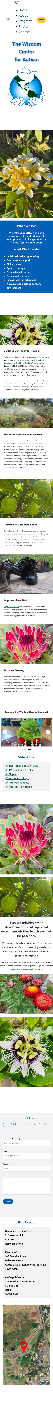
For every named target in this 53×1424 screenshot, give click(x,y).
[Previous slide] (4, 732)
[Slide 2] (25, 749)
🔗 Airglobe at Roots (17, 782)
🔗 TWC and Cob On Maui (19, 770)
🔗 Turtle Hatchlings (17, 778)
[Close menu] (16, 3)
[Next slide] (48, 732)
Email (5, 1151)
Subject (6, 1164)
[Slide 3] (29, 749)
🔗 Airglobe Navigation (18, 786)
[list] (26, 732)
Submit (8, 1201)
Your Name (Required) (11, 1139)
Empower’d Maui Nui (11, 607)
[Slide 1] (22, 749)
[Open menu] (8, 19)
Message (6, 1177)
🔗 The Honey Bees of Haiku (21, 765)
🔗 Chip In (11, 774)
